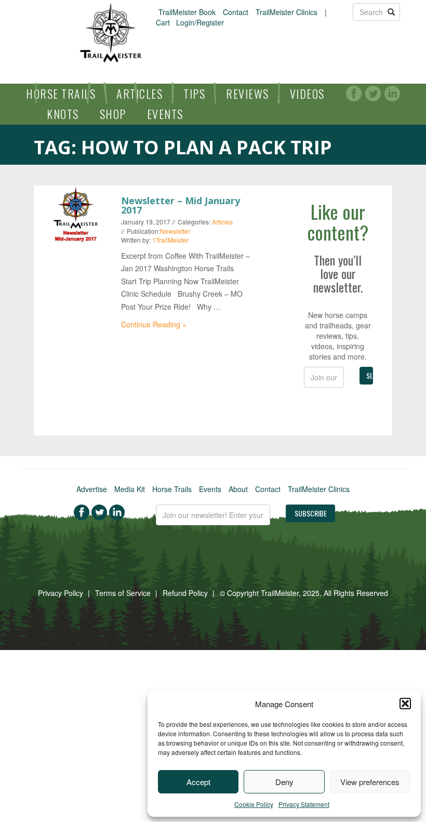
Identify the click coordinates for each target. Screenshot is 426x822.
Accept (198, 781)
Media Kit (129, 489)
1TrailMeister (170, 239)
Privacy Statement (303, 804)
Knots (63, 113)
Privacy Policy (60, 593)
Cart (163, 22)
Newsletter (175, 231)
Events (165, 113)
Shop (113, 113)
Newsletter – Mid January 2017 (180, 205)
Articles (139, 93)
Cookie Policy (253, 804)
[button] (405, 703)
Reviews (247, 93)
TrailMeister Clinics (286, 12)
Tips (194, 93)
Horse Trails (61, 93)
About (238, 489)
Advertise (91, 489)
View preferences (370, 781)
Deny (284, 781)
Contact (235, 12)
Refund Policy (185, 593)
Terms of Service (123, 593)
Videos (307, 93)
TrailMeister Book (187, 12)
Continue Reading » (154, 324)
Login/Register (200, 22)
